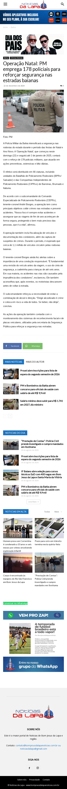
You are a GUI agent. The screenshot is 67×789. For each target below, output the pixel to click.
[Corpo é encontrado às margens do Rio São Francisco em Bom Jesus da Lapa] (17, 563)
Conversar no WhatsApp (15, 603)
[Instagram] (38, 768)
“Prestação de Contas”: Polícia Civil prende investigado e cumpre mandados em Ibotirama (42, 443)
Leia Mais (32, 501)
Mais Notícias (13, 361)
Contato (46, 779)
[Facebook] (29, 768)
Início (5, 27)
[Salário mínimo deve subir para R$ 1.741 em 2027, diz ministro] (11, 404)
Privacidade (34, 779)
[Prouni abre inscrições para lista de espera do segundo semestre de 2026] (11, 374)
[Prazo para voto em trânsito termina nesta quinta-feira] (49, 528)
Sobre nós (21, 779)
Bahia (13, 27)
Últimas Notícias (16, 58)
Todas (47, 512)
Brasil (6, 378)
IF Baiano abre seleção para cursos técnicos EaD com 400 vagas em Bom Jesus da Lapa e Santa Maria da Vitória (41, 474)
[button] (62, 4)
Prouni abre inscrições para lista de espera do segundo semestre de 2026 (41, 458)
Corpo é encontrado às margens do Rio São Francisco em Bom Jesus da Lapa (17, 578)
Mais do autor (35, 361)
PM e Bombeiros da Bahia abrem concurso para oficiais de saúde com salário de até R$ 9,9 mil (39, 389)
